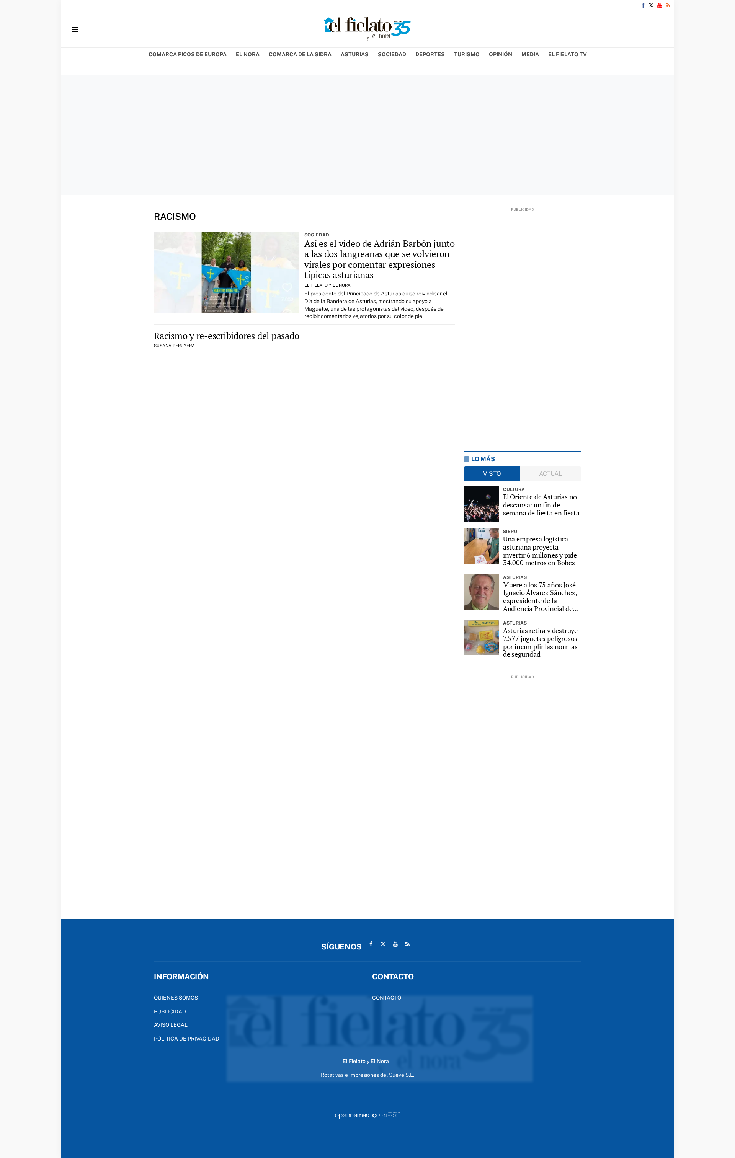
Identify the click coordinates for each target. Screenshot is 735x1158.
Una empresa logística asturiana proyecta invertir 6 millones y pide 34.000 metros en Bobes (540, 551)
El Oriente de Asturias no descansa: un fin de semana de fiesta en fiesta (541, 505)
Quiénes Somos (176, 998)
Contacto (386, 998)
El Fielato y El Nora (327, 285)
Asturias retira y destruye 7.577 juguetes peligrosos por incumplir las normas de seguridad (540, 642)
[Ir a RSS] (668, 5)
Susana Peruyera (174, 345)
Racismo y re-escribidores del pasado (226, 335)
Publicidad (170, 1011)
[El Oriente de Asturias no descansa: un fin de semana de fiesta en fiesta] (481, 504)
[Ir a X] (650, 5)
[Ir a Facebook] (643, 5)
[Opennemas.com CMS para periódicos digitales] (367, 1115)
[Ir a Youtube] (659, 5)
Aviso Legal (171, 1025)
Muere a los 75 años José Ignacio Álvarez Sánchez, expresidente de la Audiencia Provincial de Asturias (540, 597)
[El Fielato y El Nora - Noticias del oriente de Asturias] (367, 29)
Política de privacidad (186, 1039)
